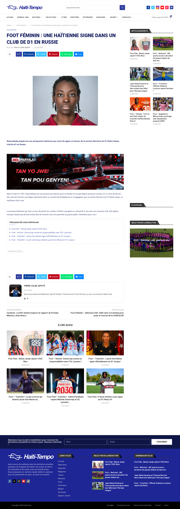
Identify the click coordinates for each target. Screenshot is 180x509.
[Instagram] (157, 7)
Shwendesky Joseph (15, 251)
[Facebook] (148, 7)
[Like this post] (19, 54)
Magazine (100, 17)
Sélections (51, 17)
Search (122, 7)
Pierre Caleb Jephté (22, 47)
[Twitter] (153, 7)
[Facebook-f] (9, 481)
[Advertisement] (65, 65)
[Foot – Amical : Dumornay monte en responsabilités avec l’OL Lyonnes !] (65, 342)
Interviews (88, 17)
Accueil (10, 17)
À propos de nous (123, 505)
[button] (132, 243)
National (36, 17)
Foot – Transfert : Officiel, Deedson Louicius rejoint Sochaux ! (163, 87)
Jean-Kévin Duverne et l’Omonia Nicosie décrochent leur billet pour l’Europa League (139, 87)
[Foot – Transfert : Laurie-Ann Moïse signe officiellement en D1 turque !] (105, 342)
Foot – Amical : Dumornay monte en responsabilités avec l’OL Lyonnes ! (42, 232)
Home (9, 25)
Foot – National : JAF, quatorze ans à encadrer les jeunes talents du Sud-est (163, 57)
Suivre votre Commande (142, 505)
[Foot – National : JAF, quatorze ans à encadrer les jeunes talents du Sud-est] (163, 43)
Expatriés (74, 17)
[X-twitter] (14, 481)
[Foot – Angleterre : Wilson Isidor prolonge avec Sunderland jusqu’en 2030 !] (163, 104)
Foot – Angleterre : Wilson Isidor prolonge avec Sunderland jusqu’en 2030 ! (162, 117)
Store (64, 17)
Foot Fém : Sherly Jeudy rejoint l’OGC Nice (29, 229)
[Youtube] (162, 7)
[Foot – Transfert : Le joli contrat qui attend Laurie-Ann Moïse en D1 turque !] (25, 380)
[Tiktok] (167, 7)
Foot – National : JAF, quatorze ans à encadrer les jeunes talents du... (116, 475)
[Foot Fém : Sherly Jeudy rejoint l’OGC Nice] (25, 342)
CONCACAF (126, 17)
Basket (113, 17)
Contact (158, 505)
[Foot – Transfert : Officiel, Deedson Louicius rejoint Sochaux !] (163, 74)
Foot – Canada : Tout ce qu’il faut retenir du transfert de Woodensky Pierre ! (140, 117)
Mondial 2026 (23, 17)
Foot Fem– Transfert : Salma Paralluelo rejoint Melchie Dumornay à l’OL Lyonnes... (65, 399)
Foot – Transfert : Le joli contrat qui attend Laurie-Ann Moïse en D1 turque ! (43, 240)
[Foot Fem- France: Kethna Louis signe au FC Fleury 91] (105, 380)
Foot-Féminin (21, 25)
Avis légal (110, 505)
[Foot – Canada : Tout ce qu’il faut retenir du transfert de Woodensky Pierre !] (140, 104)
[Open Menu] (171, 7)
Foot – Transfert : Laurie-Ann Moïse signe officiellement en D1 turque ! (41, 236)
